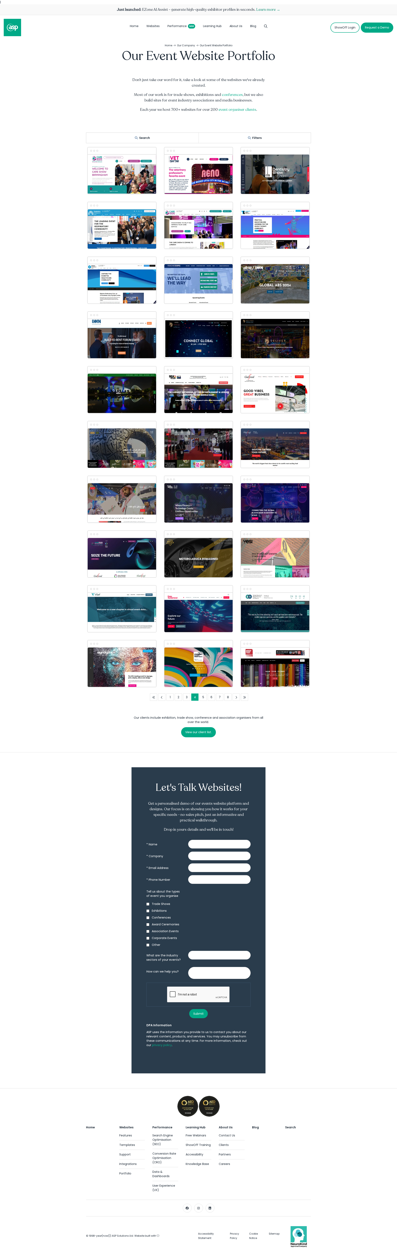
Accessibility (194, 1154)
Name (151, 844)
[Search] (265, 27)
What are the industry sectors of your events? (163, 957)
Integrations (128, 1164)
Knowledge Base (197, 1164)
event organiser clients (237, 109)
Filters (257, 138)
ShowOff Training (198, 1145)
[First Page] (153, 697)
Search (144, 138)
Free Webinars (196, 1135)
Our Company (186, 45)
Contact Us (227, 1135)
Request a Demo (377, 27)
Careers (224, 1164)
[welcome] (12, 27)
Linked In (210, 1208)
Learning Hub (212, 26)
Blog (253, 26)
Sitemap (274, 1233)
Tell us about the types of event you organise (163, 893)
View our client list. (198, 732)
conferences (232, 94)
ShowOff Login (345, 27)
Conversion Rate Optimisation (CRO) (164, 1158)
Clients (224, 1145)
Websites (153, 26)
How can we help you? (162, 971)
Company (154, 856)
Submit (198, 1014)
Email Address (157, 868)
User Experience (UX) (163, 1188)
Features (125, 1135)
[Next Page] (236, 697)
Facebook (187, 1208)
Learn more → (268, 9)
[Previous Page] (161, 697)
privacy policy (162, 1045)
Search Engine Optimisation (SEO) (162, 1139)
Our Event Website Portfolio (216, 45)
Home (134, 26)
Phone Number (158, 880)
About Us (236, 26)
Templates (127, 1145)
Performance (177, 26)
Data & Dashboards (161, 1174)
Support (125, 1154)
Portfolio (125, 1173)
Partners (225, 1154)
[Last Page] (244, 697)
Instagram (198, 1208)
